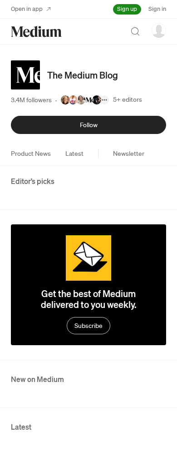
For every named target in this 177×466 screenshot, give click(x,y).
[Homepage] (36, 31)
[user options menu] (159, 30)
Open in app (27, 9)
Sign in (157, 9)
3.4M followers (31, 100)
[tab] (31, 153)
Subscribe (88, 326)
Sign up (127, 9)
